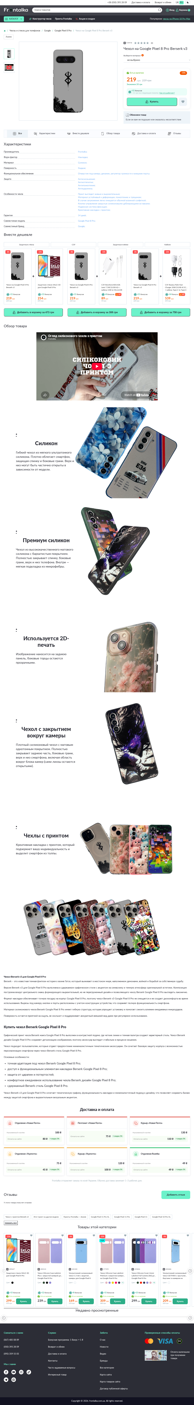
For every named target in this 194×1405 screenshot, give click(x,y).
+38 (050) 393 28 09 (117, 3)
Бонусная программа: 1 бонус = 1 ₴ (65, 1340)
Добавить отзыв (176, 1195)
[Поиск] (159, 10)
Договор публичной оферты (114, 1389)
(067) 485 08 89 (11, 1340)
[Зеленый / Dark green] (43, 1282)
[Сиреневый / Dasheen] (50, 1282)
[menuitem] (177, 2)
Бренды (104, 1361)
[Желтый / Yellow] (112, 1282)
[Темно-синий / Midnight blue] (119, 1282)
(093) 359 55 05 (11, 1354)
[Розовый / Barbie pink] (116, 1282)
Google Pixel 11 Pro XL (100, 1217)
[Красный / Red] (141, 1282)
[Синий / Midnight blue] (144, 1282)
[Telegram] (6, 1379)
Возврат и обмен (163, 3)
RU (181, 3)
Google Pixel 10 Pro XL (161, 1217)
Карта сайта (106, 1375)
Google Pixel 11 (141, 1217)
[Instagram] (21, 1372)
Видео (103, 1354)
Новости (104, 1347)
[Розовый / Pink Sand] (106, 1282)
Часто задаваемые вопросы (61, 1368)
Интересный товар (57, 1375)
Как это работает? (167, 93)
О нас (102, 1340)
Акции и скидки (87, 19)
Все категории (107, 1368)
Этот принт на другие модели (46, 1217)
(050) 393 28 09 (11, 1347)
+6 (154, 1282)
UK (177, 3)
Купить (23, 1301)
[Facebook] (6, 1372)
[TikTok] (29, 1372)
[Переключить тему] (187, 2)
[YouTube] (13, 1372)
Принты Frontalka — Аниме (75, 1217)
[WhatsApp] (13, 1379)
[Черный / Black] (47, 1282)
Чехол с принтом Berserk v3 (17, 1217)
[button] (190, 1271)
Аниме (9, 37)
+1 (123, 1282)
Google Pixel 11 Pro (122, 1217)
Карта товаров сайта (110, 1382)
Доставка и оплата (141, 3)
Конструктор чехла (42, 19)
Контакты (52, 1361)
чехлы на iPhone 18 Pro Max (176, 19)
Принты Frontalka (63, 19)
